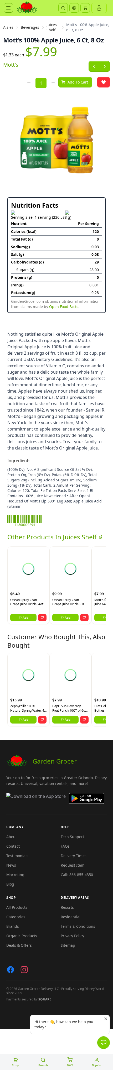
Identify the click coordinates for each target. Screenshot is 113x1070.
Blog (10, 884)
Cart (70, 1065)
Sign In (96, 1065)
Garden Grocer (55, 761)
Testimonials (17, 855)
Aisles (8, 27)
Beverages (30, 27)
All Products (16, 907)
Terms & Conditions (78, 926)
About (11, 836)
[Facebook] (10, 969)
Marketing (15, 874)
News (11, 865)
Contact (13, 846)
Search (43, 1065)
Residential (70, 916)
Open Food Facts (63, 306)
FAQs (65, 846)
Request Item (72, 865)
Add (25, 617)
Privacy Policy (72, 935)
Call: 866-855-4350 (77, 874)
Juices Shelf (52, 27)
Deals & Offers (19, 945)
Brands (12, 926)
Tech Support (72, 836)
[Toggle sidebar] (8, 8)
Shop (15, 1065)
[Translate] (74, 8)
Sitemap (68, 945)
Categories (15, 916)
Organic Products (21, 935)
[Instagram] (24, 969)
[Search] (63, 8)
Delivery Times (73, 855)
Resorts (67, 907)
